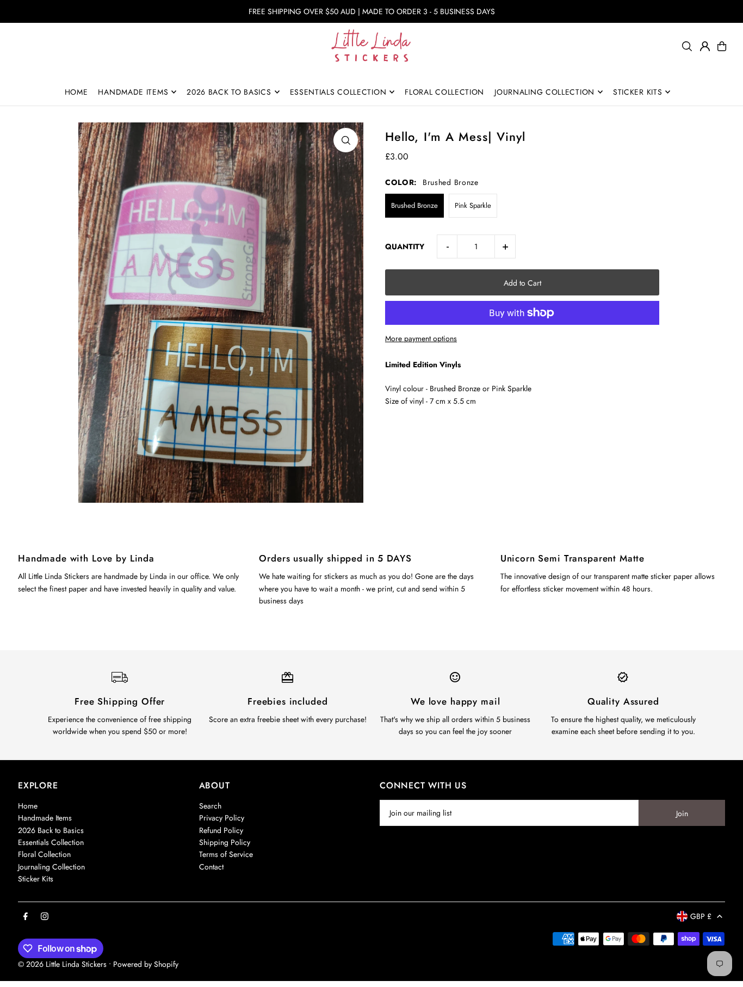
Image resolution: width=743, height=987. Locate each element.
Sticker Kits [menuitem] (637, 92)
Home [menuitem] (76, 92)
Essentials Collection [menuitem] (338, 92)
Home (28, 805)
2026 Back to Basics (51, 830)
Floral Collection (44, 854)
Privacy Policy (221, 817)
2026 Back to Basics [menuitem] (229, 92)
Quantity (404, 246)
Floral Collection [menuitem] (444, 92)
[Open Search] (687, 46)
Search (210, 805)
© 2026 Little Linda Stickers (62, 964)
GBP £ (700, 916)
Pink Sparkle (473, 205)
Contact (211, 866)
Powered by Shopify (145, 964)
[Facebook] (25, 916)
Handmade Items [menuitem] (133, 92)
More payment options (421, 338)
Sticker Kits (35, 878)
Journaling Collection (51, 866)
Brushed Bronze (414, 205)
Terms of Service (226, 854)
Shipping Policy (224, 842)
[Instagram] (44, 916)
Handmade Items (45, 817)
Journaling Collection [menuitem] (544, 92)
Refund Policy (221, 830)
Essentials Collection (51, 842)
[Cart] (721, 46)
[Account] (705, 46)
